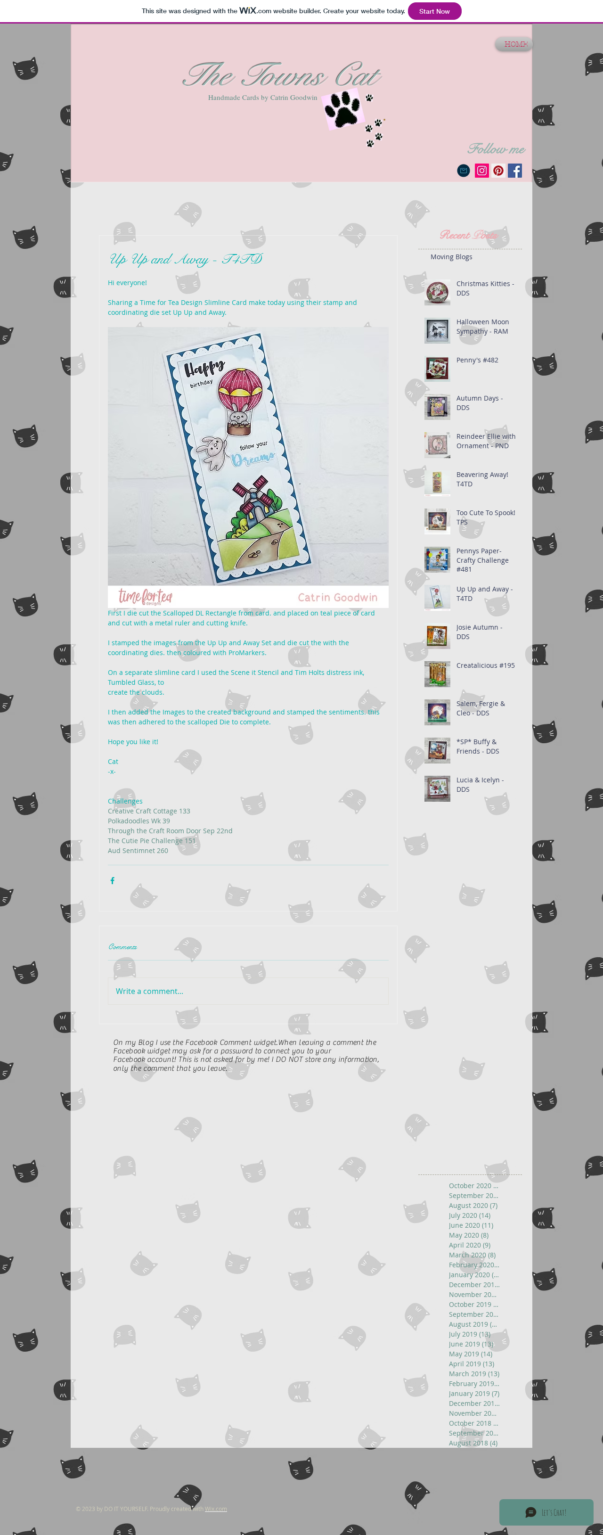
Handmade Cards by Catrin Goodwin (263, 97)
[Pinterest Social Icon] (498, 171)
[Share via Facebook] (112, 880)
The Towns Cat (277, 75)
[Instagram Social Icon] (482, 171)
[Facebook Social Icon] (515, 171)
